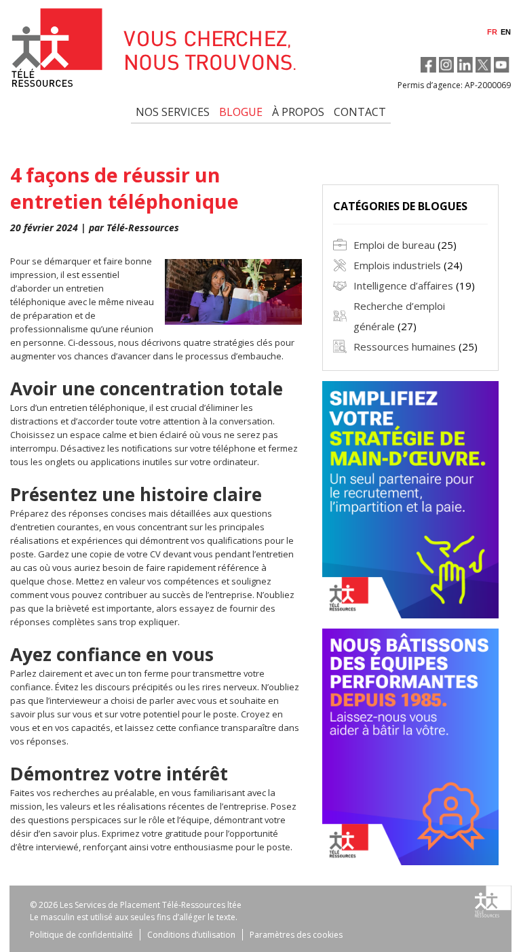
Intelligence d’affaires (403, 285)
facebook (428, 65)
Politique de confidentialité (81, 934)
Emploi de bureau (394, 245)
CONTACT (360, 111)
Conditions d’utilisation (191, 934)
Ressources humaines (404, 346)
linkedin (465, 65)
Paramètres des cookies (296, 934)
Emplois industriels (397, 265)
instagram (447, 65)
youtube (501, 65)
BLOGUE (241, 111)
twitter (483, 65)
